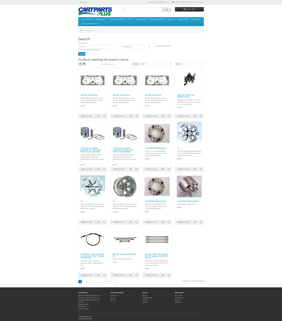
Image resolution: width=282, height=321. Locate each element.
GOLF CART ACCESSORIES (116, 19)
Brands (145, 295)
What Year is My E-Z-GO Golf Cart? (88, 298)
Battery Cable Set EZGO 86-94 (124, 255)
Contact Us (113, 295)
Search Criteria (82, 43)
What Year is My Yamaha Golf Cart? (89, 300)
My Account (178, 295)
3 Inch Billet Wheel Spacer (188, 201)
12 (178, 148)
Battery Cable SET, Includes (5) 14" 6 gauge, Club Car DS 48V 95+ (156, 256)
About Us (81, 302)
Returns (112, 298)
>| (115, 282)
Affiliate (145, 300)
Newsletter (178, 302)
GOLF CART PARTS (87, 19)
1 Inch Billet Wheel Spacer (155, 148)
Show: (178, 64)
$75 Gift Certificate (153, 95)
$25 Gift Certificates (89, 95)
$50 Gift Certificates (121, 95)
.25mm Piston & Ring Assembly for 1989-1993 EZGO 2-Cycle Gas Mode (91, 150)
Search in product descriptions (90, 50)
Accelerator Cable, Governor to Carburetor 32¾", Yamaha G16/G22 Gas (93, 256)
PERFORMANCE (100, 19)
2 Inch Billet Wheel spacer (155, 201)
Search (89, 30)
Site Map (113, 300)
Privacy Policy (82, 306)
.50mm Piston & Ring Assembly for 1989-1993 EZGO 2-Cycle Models (123, 150)
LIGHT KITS (171, 19)
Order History (179, 298)
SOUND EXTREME (183, 19)
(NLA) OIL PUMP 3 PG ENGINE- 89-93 (185, 96)
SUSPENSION (195, 19)
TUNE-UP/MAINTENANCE (156, 19)
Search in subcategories (163, 46)
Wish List (177, 300)
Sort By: (135, 64)
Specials (145, 302)
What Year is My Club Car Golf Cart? (89, 295)
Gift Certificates (147, 298)
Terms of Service (83, 309)
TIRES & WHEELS (141, 19)
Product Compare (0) (107, 64)
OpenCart (89, 316)
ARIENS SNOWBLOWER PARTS (91, 24)
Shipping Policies (83, 304)
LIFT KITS (130, 19)
